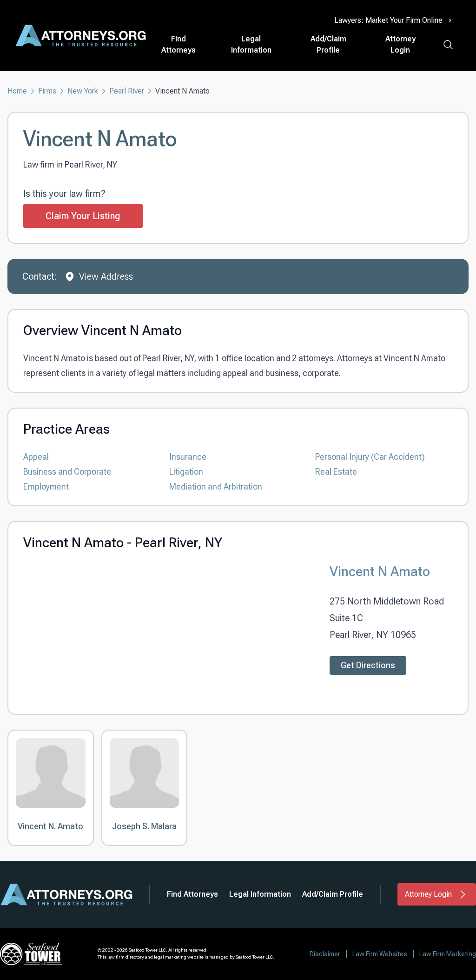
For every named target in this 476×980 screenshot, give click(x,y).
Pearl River (126, 91)
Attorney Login (400, 44)
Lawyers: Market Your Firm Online (388, 20)
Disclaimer (325, 954)
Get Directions (368, 665)
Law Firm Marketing (447, 954)
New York (82, 91)
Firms (47, 91)
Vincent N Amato (380, 571)
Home (17, 91)
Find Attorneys (178, 44)
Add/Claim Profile (328, 44)
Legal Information (251, 44)
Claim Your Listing (83, 216)
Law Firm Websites (379, 954)
